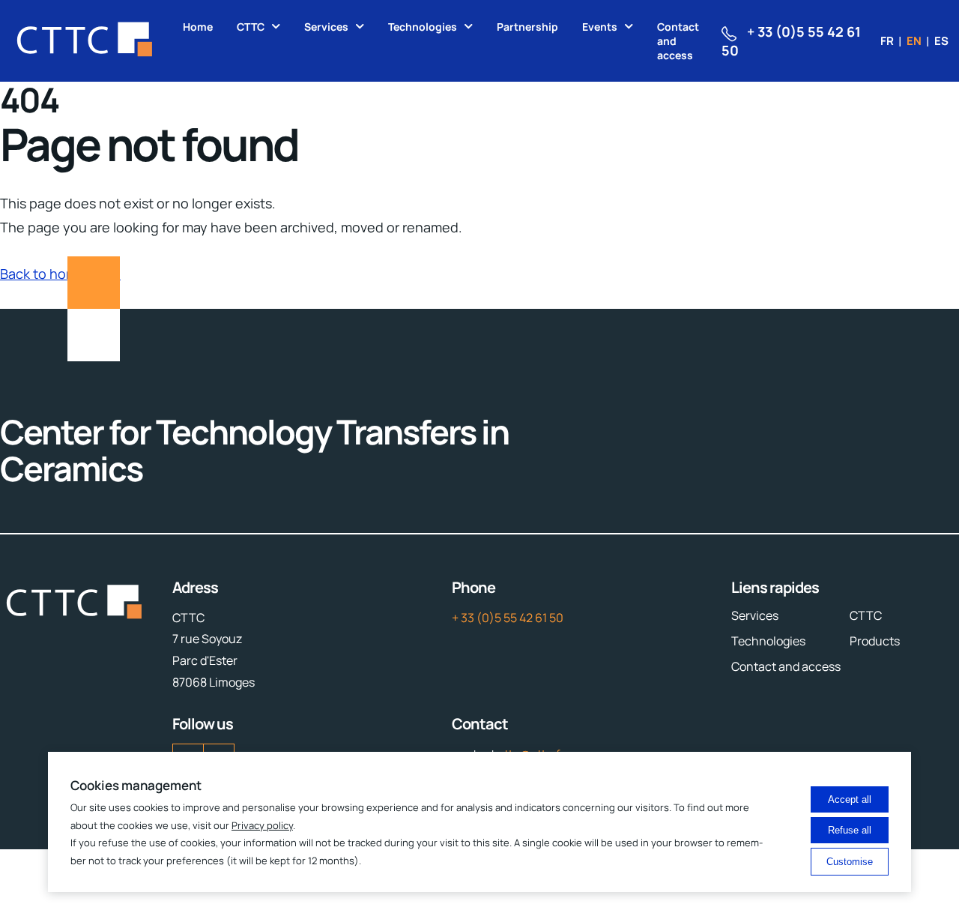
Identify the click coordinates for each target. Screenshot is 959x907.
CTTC (250, 26)
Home (198, 26)
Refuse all (849, 830)
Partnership (527, 26)
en (914, 41)
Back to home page (60, 274)
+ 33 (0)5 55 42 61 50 (507, 617)
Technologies (422, 26)
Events (599, 26)
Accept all (849, 799)
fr (887, 41)
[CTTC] (85, 40)
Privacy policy (262, 825)
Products (875, 641)
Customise (849, 861)
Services (326, 26)
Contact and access (678, 40)
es (941, 41)
